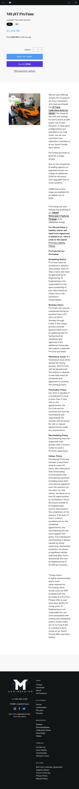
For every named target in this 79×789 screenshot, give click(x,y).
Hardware (40, 687)
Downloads (40, 733)
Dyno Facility (41, 750)
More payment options (24, 71)
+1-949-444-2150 (19, 699)
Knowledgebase (43, 727)
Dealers (39, 724)
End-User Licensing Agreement (49, 767)
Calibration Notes (43, 730)
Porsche (39, 713)
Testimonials (41, 753)
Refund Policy (42, 778)
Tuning (39, 684)
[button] (3, 2)
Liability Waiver (42, 770)
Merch (38, 690)
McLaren (39, 710)
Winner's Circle (42, 756)
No (17, 24)
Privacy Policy (42, 776)
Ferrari (39, 704)
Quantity (28, 50)
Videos (39, 736)
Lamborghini (41, 707)
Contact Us (40, 747)
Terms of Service (43, 773)
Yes (9, 24)
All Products (41, 693)
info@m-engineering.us (19, 704)
